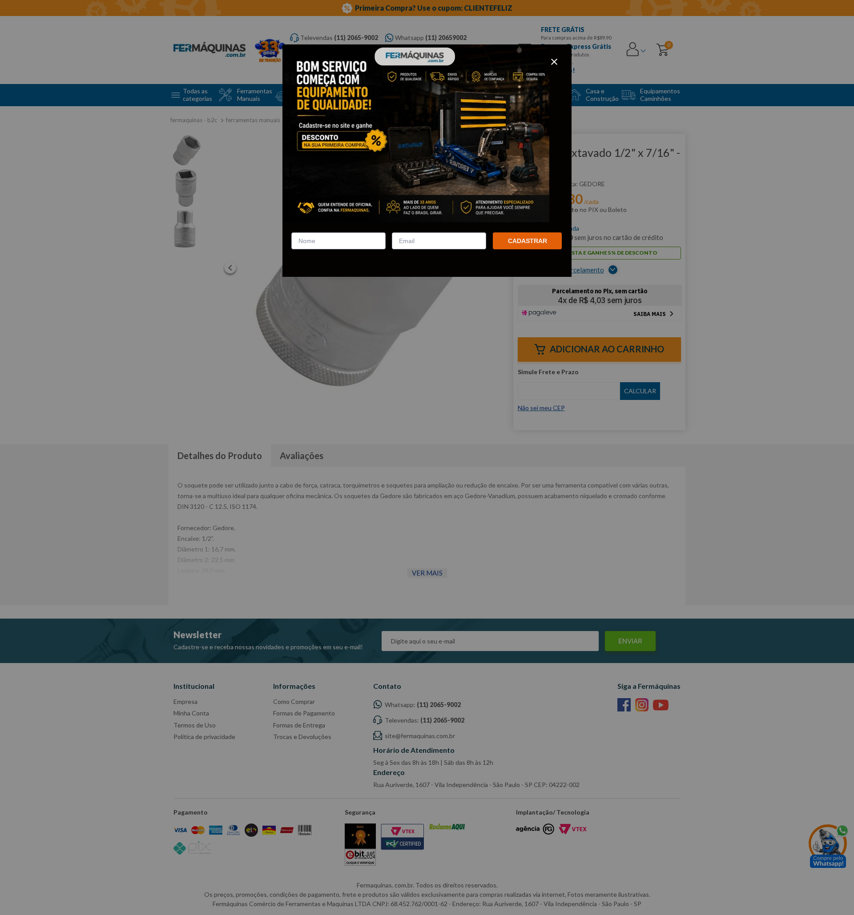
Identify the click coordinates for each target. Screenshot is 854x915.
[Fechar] (554, 62)
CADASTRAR (527, 240)
